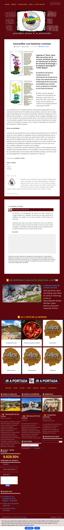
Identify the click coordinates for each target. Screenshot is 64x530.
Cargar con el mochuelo (32, 370)
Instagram (36, 388)
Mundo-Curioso (44, 46)
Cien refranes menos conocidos (11, 342)
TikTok (29, 388)
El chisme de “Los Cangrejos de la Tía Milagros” (32, 342)
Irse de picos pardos (52, 342)
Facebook (9, 388)
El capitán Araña (53, 370)
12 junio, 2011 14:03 (25, 209)
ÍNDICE (13, 4)
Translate (37, 448)
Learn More (29, 528)
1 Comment (34, 46)
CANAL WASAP (39, 4)
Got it (37, 528)
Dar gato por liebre (8, 508)
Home (7, 4)
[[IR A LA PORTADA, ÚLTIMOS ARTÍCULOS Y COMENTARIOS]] (32, 383)
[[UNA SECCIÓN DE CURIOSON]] (52, 411)
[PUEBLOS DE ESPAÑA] (31, 412)
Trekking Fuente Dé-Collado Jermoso (51, 287)
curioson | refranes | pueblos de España (17, 517)
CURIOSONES (22, 4)
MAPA (31, 4)
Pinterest (44, 388)
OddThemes (59, 517)
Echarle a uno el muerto (11, 370)
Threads (23, 388)
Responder (15, 232)
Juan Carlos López (16, 209)
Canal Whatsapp (52, 388)
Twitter (16, 388)
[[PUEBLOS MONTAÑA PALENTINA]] (11, 410)
